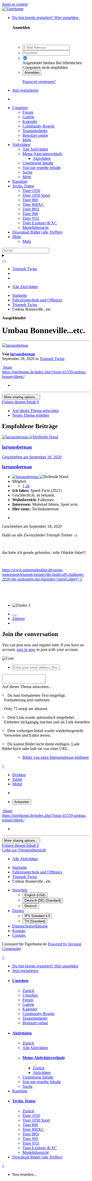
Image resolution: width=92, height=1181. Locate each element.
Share (7, 367)
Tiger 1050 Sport (36, 195)
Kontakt (18, 931)
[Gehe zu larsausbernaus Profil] (15, 345)
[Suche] (4, 261)
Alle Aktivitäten (35, 149)
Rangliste (19, 181)
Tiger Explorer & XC (39, 223)
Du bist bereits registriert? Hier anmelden (46, 17)
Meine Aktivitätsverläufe (42, 154)
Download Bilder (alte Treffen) (37, 232)
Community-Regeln (38, 126)
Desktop (19, 775)
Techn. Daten (23, 186)
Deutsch (31, 906)
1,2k (26, 486)
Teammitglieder (35, 131)
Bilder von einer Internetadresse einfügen (55, 757)
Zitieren (18, 618)
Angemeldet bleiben (38, 63)
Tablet (17, 779)
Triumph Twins (52, 358)
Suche (27, 172)
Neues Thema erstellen (30, 415)
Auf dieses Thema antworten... (27, 686)
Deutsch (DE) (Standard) (43, 900)
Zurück (28, 990)
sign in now (26, 649)
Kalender (29, 121)
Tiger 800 (30, 200)
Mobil (17, 784)
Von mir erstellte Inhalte (41, 167)
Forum (27, 112)
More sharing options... (21, 397)
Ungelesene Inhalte (37, 163)
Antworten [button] (21, 802)
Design (18, 911)
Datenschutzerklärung (30, 926)
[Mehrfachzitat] (14, 615)
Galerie (28, 117)
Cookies (19, 935)
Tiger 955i (30, 218)
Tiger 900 (30, 214)
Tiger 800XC (33, 204)
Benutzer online (35, 135)
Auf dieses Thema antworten (35, 410)
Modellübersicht (35, 227)
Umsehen (20, 108)
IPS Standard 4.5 (37, 916)
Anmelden (32, 73)
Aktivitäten (21, 144)
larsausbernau (22, 354)
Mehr (26, 140)
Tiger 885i (30, 209)
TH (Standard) (35, 921)
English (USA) (35, 895)
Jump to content (15, 4)
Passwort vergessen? (39, 81)
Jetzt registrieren (25, 90)
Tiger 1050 (31, 190)
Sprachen (19, 890)
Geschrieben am (32, 457)
